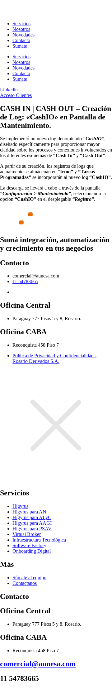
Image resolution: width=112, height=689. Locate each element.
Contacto (21, 40)
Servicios (21, 23)
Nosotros (21, 29)
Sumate (19, 46)
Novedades (23, 34)
